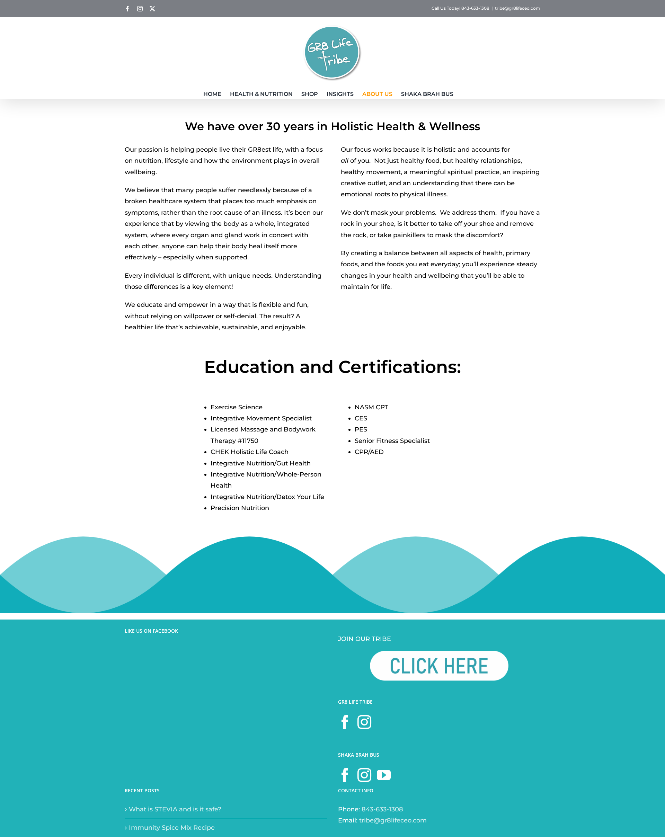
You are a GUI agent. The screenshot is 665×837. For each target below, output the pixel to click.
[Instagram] (364, 722)
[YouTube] (384, 775)
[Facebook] (345, 722)
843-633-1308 (382, 809)
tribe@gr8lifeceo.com (517, 8)
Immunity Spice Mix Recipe (172, 827)
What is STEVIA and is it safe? (175, 809)
